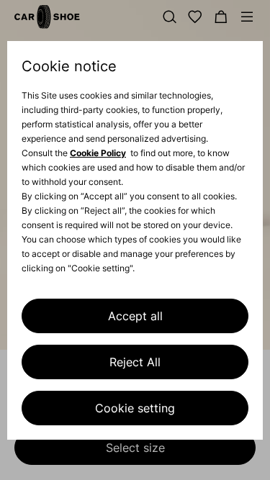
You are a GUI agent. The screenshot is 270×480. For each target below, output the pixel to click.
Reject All (135, 362)
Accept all (135, 316)
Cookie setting (135, 408)
